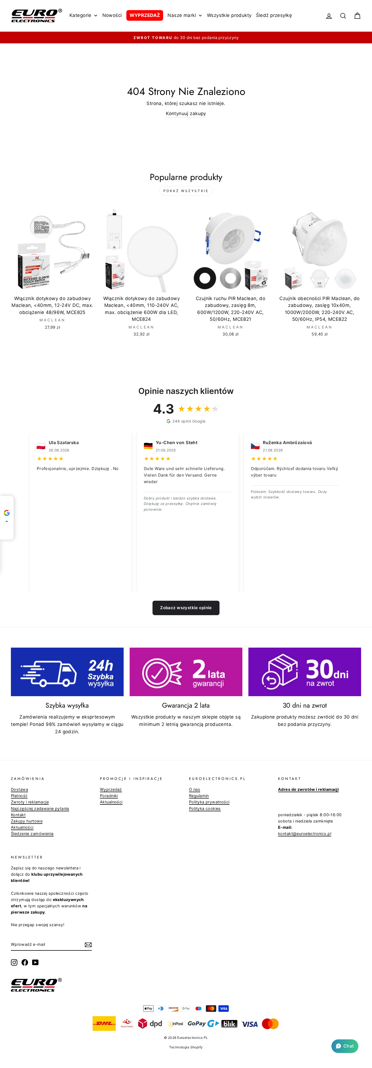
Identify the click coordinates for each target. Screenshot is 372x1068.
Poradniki (109, 795)
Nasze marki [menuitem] (181, 15)
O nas (194, 789)
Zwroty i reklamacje (30, 802)
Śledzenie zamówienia (32, 833)
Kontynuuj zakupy (186, 113)
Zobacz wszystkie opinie (186, 607)
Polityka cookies (205, 808)
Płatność (19, 795)
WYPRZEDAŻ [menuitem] (145, 15)
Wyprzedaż (111, 789)
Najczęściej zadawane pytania (40, 808)
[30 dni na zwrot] (304, 672)
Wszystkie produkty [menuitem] (229, 15)
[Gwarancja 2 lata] (186, 672)
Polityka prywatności (209, 802)
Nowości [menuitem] (112, 15)
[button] (344, 1046)
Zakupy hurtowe (26, 821)
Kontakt (18, 814)
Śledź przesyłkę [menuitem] (274, 15)
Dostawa (19, 789)
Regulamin (199, 795)
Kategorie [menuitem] (80, 15)
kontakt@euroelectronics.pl (304, 833)
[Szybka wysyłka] (67, 672)
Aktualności (22, 827)
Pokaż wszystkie (186, 191)
